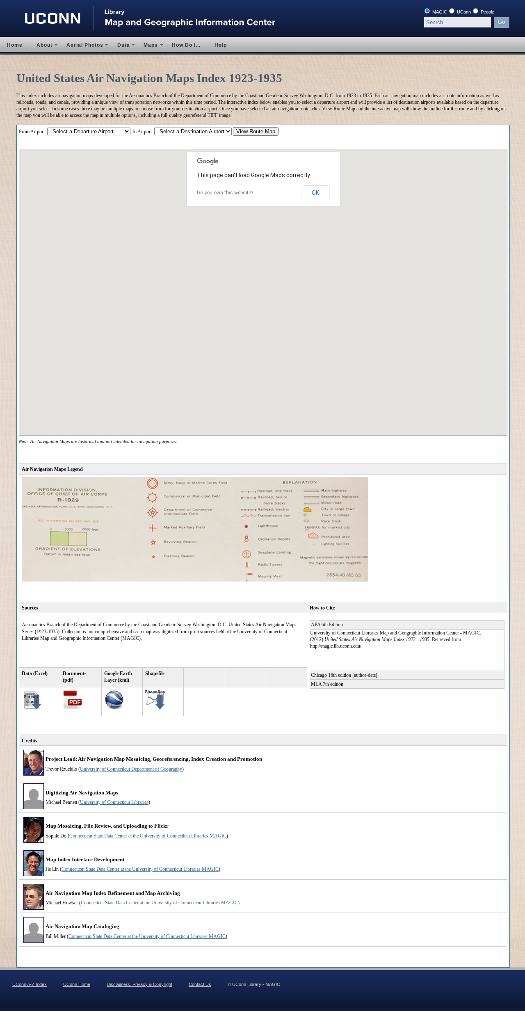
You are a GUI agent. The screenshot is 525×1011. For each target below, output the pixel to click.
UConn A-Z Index (29, 984)
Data (120, 45)
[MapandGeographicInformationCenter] (157, 22)
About (41, 45)
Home (15, 45)
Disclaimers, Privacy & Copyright (139, 984)
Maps (147, 45)
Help (221, 45)
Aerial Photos (81, 45)
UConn (463, 11)
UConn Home (76, 984)
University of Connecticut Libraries (114, 802)
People (486, 11)
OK (315, 192)
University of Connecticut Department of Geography (131, 769)
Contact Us (200, 984)
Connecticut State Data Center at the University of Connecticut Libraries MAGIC (147, 836)
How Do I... (186, 45)
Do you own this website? (225, 193)
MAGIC (439, 11)
